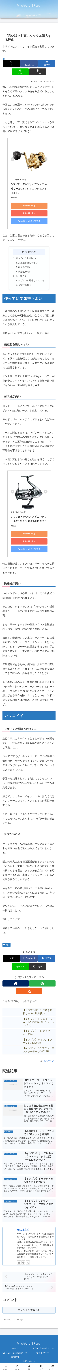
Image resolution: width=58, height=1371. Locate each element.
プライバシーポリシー (43, 1348)
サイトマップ (42, 1353)
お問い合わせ (29, 1361)
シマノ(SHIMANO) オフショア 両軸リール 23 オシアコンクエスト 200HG (29, 188)
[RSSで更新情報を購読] (29, 991)
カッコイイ (21, 276)
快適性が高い (24, 271)
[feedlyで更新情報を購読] (42, 983)
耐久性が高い (24, 267)
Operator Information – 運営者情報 (15, 1355)
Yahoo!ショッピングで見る (29, 221)
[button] (37, 71)
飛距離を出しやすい (28, 262)
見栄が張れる (24, 285)
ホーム (15, 1348)
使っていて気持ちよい (26, 258)
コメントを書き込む (29, 1310)
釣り (8, 945)
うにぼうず (23, 1229)
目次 (24, 251)
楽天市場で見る (29, 213)
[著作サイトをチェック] (15, 983)
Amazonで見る (29, 206)
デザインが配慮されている (31, 280)
